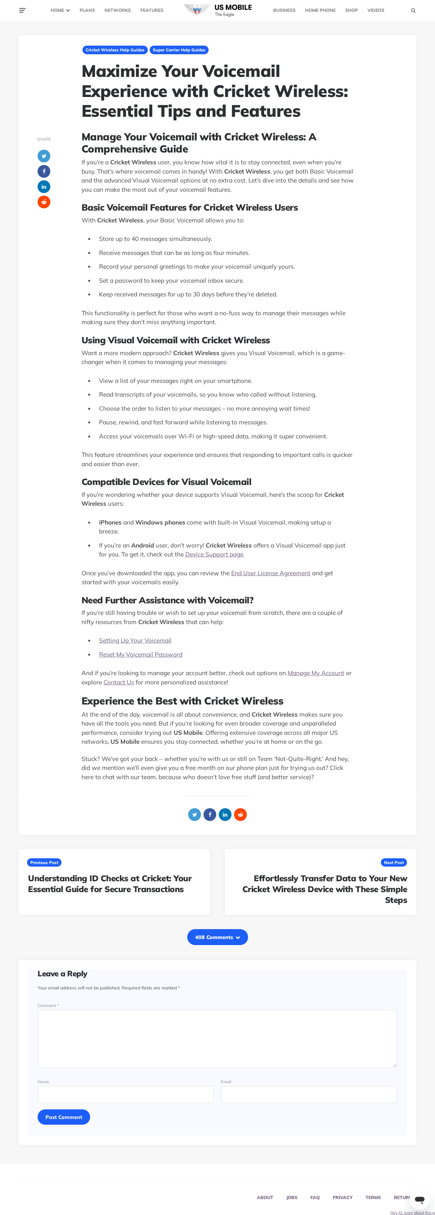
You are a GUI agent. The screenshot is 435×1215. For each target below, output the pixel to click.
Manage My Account (316, 673)
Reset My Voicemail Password (140, 654)
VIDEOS (375, 10)
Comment (48, 1005)
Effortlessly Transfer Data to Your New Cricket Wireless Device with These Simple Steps (324, 889)
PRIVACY (343, 1197)
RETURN (403, 1197)
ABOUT (265, 1197)
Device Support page (214, 554)
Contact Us (118, 682)
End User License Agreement (270, 573)
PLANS (87, 10)
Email (226, 1081)
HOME (57, 10)
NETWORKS (117, 10)
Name (43, 1081)
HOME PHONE (320, 10)
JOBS (291, 1197)
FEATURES (151, 10)
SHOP (351, 10)
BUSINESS (284, 10)
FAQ (315, 1197)
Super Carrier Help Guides (179, 49)
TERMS (373, 1197)
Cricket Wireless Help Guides (115, 49)
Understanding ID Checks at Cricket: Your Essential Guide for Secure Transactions (109, 883)
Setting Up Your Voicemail (135, 640)
